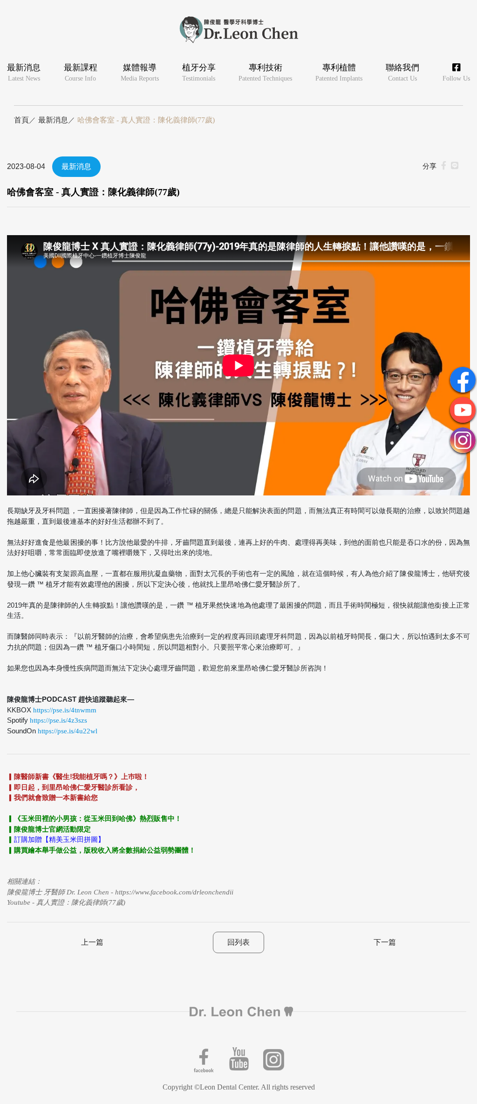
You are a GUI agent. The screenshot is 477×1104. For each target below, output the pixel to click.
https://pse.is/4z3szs (58, 720)
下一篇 (385, 942)
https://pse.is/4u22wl (67, 731)
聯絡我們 (402, 72)
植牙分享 (199, 72)
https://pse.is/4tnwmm (64, 710)
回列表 (238, 942)
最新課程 (80, 72)
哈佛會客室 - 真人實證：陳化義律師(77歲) (146, 120)
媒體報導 (140, 72)
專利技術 (265, 72)
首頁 (21, 120)
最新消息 (24, 72)
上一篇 (92, 942)
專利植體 (338, 72)
